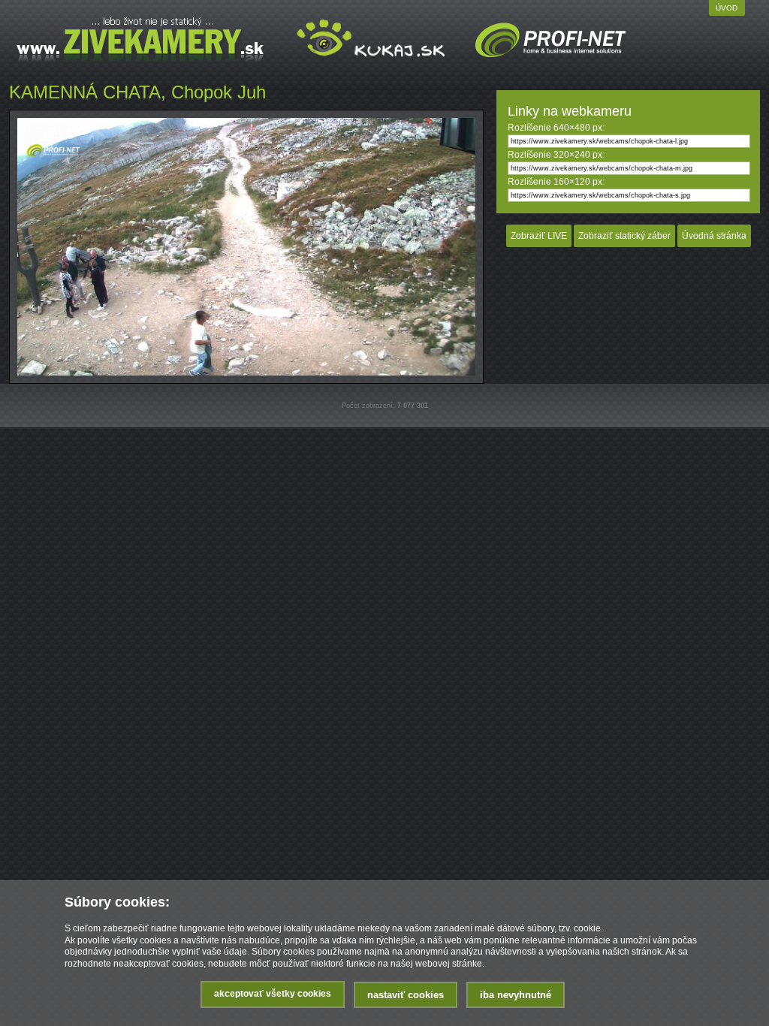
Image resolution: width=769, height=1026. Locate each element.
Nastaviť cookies (405, 994)
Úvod (726, 8)
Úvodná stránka (714, 236)
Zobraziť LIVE (539, 236)
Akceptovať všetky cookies (272, 993)
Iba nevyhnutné (515, 994)
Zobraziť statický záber (624, 236)
